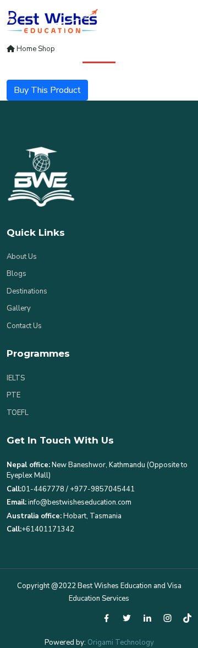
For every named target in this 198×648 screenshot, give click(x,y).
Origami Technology (120, 642)
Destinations (27, 291)
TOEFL (18, 413)
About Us (22, 257)
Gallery (19, 308)
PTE (13, 395)
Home (25, 49)
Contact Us (24, 326)
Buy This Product (47, 90)
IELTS (16, 378)
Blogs (16, 274)
